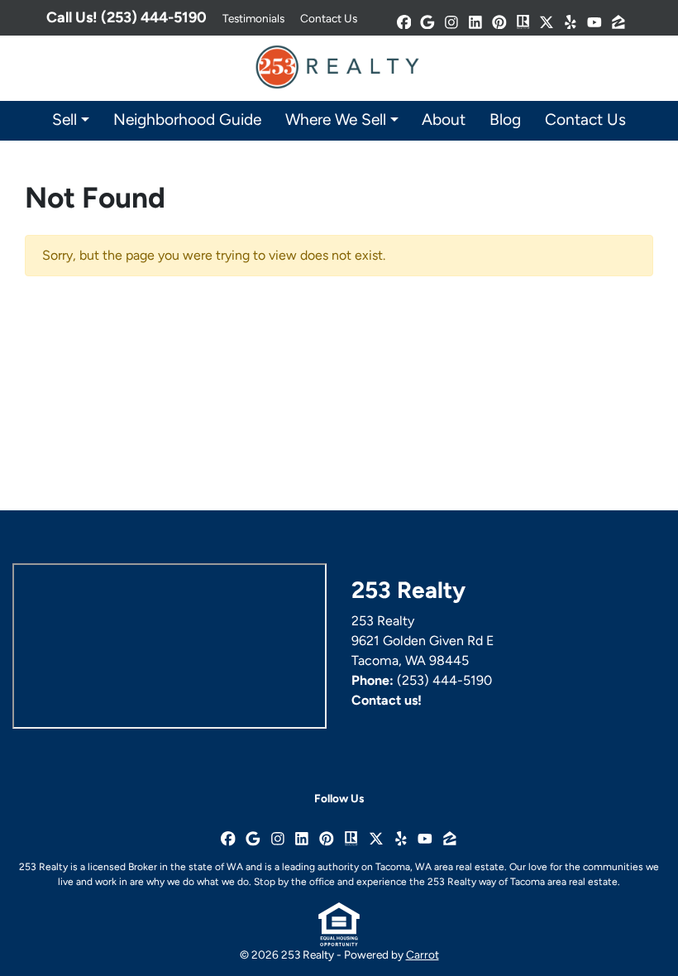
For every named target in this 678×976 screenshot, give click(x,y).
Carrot (422, 954)
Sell (64, 119)
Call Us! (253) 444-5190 (126, 17)
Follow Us (339, 798)
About (444, 119)
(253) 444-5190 (444, 680)
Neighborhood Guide (187, 119)
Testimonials (253, 18)
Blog (505, 119)
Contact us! (386, 700)
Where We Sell (335, 119)
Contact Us (328, 18)
